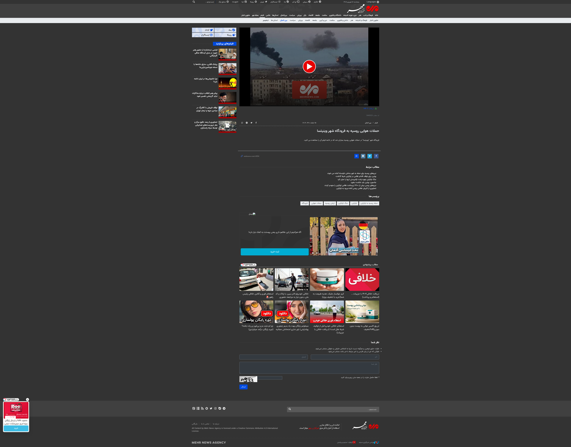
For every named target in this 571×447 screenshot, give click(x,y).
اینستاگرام (274, 2)
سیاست (292, 15)
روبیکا (252, 2)
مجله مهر (255, 15)
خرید (16, 428)
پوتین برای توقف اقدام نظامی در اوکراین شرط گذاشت (356, 176)
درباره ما (216, 423)
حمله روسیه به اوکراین (369, 203)
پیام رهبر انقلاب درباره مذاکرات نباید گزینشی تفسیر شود (204, 95)
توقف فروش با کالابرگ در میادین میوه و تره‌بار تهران (206, 109)
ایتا (243, 2)
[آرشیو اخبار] (198, 409)
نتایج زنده (235, 2)
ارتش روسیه (330, 203)
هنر (360, 15)
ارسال (243, 386)
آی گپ (294, 2)
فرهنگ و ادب (368, 15)
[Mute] (317, 253)
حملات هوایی (316, 203)
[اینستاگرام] (215, 409)
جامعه (317, 15)
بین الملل (283, 20)
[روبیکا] (207, 409)
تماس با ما (205, 423)
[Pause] (313, 253)
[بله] (220, 409)
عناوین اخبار (374, 20)
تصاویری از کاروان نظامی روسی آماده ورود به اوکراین (356, 188)
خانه (376, 15)
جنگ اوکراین (343, 203)
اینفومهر (266, 20)
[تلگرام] (224, 409)
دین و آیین (323, 20)
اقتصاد (310, 15)
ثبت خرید (274, 252)
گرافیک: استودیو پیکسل (345, 442)
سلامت (324, 15)
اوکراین (354, 203)
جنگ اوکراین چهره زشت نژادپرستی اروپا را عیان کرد (357, 179)
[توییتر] (211, 409)
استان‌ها (275, 15)
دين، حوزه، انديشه (350, 15)
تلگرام (316, 2)
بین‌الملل (283, 15)
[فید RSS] (202, 409)
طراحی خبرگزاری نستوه (366, 442)
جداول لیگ (222, 2)
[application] (309, 67)
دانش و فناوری (342, 20)
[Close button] (27, 399)
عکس (268, 15)
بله (285, 2)
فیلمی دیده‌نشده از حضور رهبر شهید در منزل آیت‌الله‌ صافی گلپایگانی (205, 52)
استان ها (274, 20)
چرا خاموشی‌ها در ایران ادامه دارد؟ (205, 80)
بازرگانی (194, 423)
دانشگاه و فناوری (335, 15)
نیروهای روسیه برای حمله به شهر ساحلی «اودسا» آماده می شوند (351, 173)
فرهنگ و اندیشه (361, 20)
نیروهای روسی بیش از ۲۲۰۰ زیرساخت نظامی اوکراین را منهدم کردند (350, 185)
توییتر (262, 2)
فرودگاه (305, 203)
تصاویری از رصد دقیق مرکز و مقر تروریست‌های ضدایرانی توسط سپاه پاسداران (205, 125)
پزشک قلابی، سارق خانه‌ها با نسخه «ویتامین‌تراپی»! (205, 66)
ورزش (299, 15)
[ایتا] (194, 409)
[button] (309, 66)
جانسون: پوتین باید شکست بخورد (363, 182)
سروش (305, 2)
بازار (304, 15)
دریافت (369, 108)
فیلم (262, 15)
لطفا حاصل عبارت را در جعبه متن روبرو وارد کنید (360, 377)
